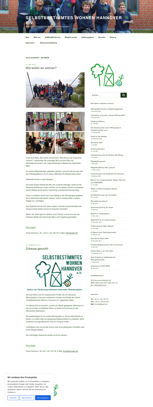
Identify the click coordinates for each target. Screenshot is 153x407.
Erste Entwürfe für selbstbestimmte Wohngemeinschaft (103, 258)
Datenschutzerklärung (48, 43)
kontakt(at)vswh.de (70, 351)
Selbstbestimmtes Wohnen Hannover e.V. (74, 20)
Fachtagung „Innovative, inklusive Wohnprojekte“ (108, 115)
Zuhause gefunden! (98, 149)
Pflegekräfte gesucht (98, 161)
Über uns (37, 37)
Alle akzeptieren (43, 398)
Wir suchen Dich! (97, 142)
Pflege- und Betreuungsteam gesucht (104, 189)
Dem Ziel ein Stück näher (100, 238)
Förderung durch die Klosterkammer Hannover (107, 174)
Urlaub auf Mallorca (98, 121)
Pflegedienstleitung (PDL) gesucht (103, 167)
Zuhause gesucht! (37, 248)
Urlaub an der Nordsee (99, 136)
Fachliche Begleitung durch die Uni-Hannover (107, 245)
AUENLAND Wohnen (52, 37)
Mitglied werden (71, 37)
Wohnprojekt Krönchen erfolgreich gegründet (107, 109)
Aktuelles (102, 37)
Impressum (30, 43)
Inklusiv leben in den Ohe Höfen (102, 251)
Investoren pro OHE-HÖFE (100, 266)
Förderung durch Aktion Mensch (102, 226)
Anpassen (13, 398)
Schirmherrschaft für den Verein (102, 207)
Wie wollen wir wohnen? (41, 68)
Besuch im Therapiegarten (100, 213)
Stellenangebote (87, 37)
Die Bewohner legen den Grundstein (103, 195)
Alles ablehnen (27, 398)
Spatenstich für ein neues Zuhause (103, 220)
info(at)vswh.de (72, 233)
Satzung (113, 37)
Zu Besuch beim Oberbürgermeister (103, 232)
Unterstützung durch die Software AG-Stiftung (107, 155)
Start (27, 37)
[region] (29, 388)
